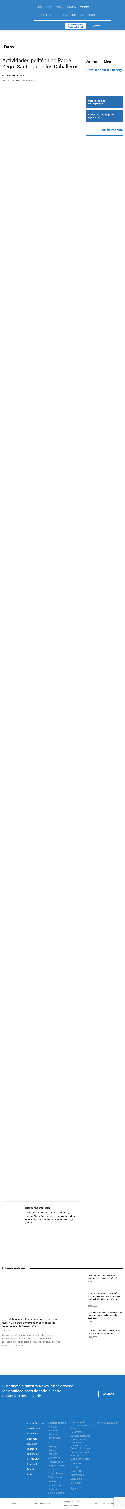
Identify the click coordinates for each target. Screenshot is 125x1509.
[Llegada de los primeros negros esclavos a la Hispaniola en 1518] (75, 1281)
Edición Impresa (111, 130)
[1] (104, 90)
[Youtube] (115, 25)
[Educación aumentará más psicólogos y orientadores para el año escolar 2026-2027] (75, 1318)
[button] (114, 12)
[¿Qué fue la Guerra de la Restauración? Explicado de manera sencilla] (75, 1336)
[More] (77, 76)
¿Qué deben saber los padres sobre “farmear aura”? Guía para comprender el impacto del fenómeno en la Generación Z (29, 1322)
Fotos (9, 46)
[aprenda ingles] (104, 81)
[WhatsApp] (69, 76)
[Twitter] (111, 25)
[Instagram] (107, 25)
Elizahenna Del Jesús (15, 75)
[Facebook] (103, 25)
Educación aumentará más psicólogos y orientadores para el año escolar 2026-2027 (105, 1315)
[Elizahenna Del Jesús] (13, 1217)
